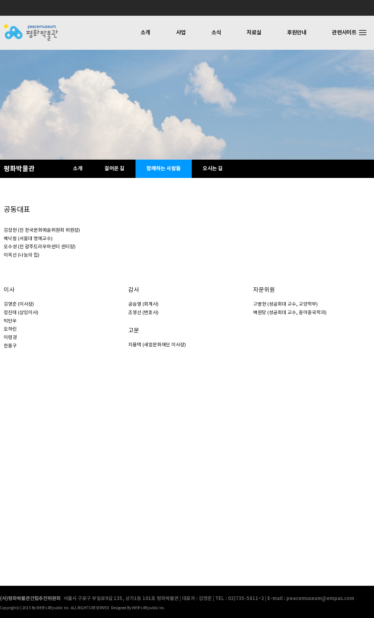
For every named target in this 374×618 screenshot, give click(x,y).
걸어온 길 (114, 168)
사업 (181, 32)
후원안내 (297, 32)
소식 (216, 32)
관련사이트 (344, 32)
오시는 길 (213, 168)
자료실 (254, 32)
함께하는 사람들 (163, 168)
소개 (145, 32)
